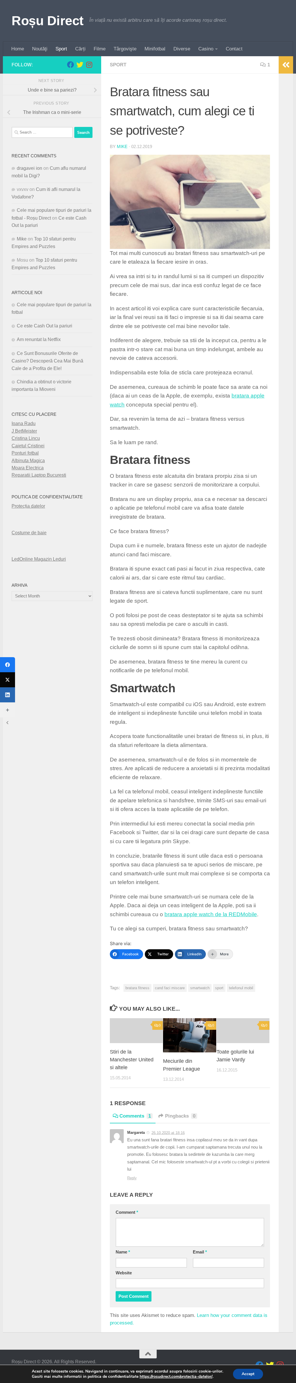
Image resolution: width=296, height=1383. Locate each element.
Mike (122, 146)
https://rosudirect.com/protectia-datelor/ (176, 1376)
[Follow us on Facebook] (70, 64)
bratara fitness (137, 988)
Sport (61, 49)
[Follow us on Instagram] (89, 64)
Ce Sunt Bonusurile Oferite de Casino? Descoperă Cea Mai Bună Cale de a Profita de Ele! (47, 361)
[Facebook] (7, 664)
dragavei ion (29, 168)
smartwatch (200, 988)
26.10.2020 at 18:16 (168, 1132)
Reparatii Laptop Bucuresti (39, 475)
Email (200, 1252)
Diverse (181, 49)
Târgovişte (125, 49)
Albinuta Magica (28, 460)
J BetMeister (24, 431)
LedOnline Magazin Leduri (39, 559)
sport (118, 65)
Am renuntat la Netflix (39, 339)
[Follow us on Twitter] (79, 64)
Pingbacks (180, 1116)
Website (124, 1273)
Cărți (80, 49)
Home (17, 49)
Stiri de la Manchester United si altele (131, 1059)
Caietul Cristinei (28, 445)
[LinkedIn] (7, 694)
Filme (100, 49)
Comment (127, 1212)
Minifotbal (155, 49)
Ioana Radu (24, 423)
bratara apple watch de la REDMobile (210, 914)
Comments (135, 1116)
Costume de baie (29, 532)
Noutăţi (39, 49)
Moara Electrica (28, 467)
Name (123, 1252)
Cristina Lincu (26, 438)
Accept (248, 1374)
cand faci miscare (170, 988)
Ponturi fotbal (25, 453)
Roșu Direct (48, 21)
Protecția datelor (28, 506)
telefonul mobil (241, 988)
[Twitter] (7, 679)
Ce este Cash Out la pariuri (44, 325)
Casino (205, 49)
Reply (132, 1178)
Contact (234, 49)
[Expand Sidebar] (286, 65)
